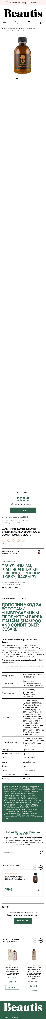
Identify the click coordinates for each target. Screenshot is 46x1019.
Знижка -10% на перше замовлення (24, 2)
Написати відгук (23, 921)
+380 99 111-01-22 (11, 587)
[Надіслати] (41, 852)
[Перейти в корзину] (41, 22)
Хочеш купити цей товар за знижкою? (23, 833)
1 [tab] (17, 78)
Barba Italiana (29, 762)
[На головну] (23, 17)
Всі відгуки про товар (9, 544)
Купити (22, 510)
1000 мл (26, 493)
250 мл (19, 493)
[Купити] (39, 890)
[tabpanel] (22, 55)
